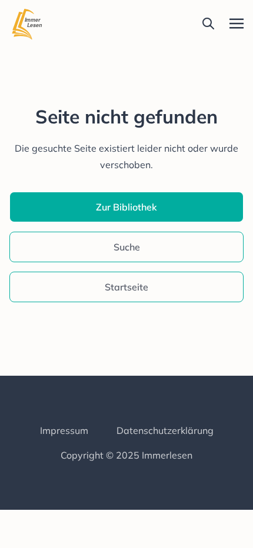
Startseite (126, 287)
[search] (208, 23)
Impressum (64, 430)
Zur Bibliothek (126, 207)
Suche (127, 247)
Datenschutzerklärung (165, 430)
